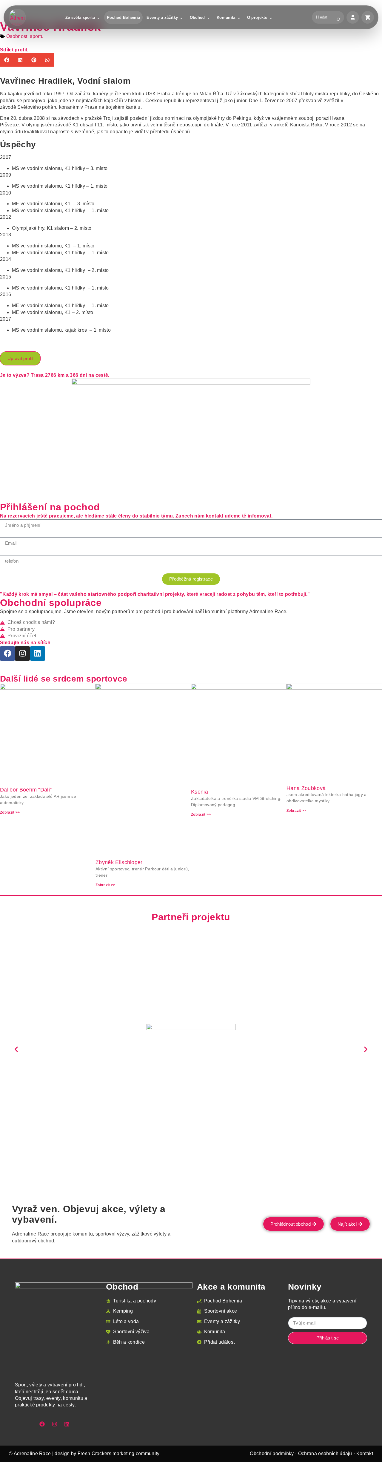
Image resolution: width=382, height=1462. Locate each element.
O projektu (257, 17)
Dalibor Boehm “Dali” (26, 790)
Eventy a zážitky (162, 17)
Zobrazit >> (10, 812)
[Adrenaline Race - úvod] (17, 17)
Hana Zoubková (306, 788)
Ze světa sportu (80, 17)
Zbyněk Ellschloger (119, 862)
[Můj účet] (352, 17)
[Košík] (367, 17)
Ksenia (199, 792)
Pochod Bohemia (123, 17)
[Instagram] (22, 653)
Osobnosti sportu (25, 36)
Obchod (197, 17)
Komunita (226, 17)
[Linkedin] (37, 653)
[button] (6, 60)
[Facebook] (7, 653)
